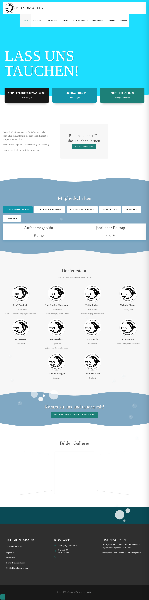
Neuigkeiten (97, 20)
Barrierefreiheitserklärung (15, 563)
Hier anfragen (27, 98)
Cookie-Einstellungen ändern (17, 568)
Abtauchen (52, 20)
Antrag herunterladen (122, 98)
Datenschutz (10, 558)
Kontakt (123, 20)
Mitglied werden (80, 20)
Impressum (10, 553)
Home (24, 20)
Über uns (37, 20)
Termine (111, 20)
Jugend (65, 20)
